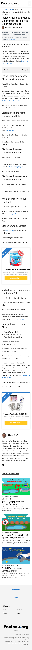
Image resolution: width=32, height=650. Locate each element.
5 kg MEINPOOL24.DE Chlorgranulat (16, 269)
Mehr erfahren (11, 39)
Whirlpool (19, 610)
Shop (16, 598)
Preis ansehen (15, 278)
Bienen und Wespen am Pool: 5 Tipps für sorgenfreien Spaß (15, 536)
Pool (11, 9)
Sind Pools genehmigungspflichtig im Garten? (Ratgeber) (13, 501)
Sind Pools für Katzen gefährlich (12, 101)
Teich (5, 613)
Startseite (5, 9)
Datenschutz (25, 635)
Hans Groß (13, 435)
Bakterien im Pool (18, 319)
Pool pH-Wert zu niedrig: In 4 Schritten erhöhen (14, 569)
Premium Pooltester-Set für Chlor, (16, 414)
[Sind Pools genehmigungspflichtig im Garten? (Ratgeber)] (16, 493)
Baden (18, 613)
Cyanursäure (9, 130)
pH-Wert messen (18, 214)
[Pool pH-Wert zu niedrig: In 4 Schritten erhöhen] (16, 562)
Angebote (16, 589)
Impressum (18, 635)
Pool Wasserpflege (15, 167)
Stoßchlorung (9, 230)
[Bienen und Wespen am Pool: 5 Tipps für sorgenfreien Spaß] (16, 529)
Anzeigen (24, 70)
